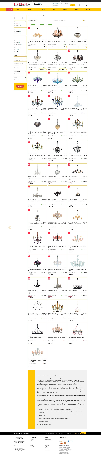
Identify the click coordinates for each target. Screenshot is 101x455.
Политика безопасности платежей (64, 445)
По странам (32, 441)
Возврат (32, 1)
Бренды (59, 1)
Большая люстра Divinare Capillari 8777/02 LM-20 (76, 338)
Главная (15, 13)
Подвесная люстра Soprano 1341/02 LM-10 (37, 42)
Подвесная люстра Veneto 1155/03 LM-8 (37, 87)
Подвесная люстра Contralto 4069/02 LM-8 (76, 224)
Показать (19, 86)
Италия (22, 13)
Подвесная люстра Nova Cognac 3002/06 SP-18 (55, 133)
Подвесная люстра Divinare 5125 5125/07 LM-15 (55, 315)
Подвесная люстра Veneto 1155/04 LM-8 (57, 87)
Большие (32, 24)
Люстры (26, 13)
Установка (45, 1)
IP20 (17, 67)
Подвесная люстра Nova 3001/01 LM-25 (77, 41)
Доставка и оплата (17, 1)
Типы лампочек (47, 449)
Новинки (32, 444)
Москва (39, 3)
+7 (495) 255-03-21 (41, 6)
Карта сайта (32, 446)
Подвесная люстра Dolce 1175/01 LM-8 (57, 223)
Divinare (18, 73)
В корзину (41, 46)
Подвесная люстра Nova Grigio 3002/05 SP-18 (37, 133)
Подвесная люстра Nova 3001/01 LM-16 (37, 64)
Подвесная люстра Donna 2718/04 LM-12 (37, 224)
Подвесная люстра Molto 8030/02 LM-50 (57, 64)
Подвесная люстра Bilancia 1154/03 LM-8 (57, 270)
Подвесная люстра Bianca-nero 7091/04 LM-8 (37, 292)
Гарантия (25, 1)
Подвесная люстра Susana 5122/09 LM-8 (77, 87)
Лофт (17, 49)
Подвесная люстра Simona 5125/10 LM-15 (37, 110)
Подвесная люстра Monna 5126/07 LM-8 (77, 132)
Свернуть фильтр (32, 20)
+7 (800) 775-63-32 (41, 4)
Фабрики (32, 440)
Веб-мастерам (47, 444)
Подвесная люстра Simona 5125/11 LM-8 (57, 110)
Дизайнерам (52, 1)
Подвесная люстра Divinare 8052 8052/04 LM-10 (75, 315)
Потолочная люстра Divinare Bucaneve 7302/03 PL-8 (37, 361)
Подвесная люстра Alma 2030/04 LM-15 (77, 292)
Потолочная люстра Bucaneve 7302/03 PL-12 (77, 247)
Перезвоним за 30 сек (56, 3)
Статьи (46, 448)
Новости (46, 447)
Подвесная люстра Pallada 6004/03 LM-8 (77, 110)
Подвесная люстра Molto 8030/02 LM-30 (77, 155)
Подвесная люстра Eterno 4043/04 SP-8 (57, 200)
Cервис (46, 437)
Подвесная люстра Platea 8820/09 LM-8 (37, 200)
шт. (76, 433)
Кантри (17, 46)
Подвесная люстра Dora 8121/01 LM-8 (77, 200)
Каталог (10, 9)
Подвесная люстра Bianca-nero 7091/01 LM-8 (77, 270)
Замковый (18, 42)
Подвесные (18, 31)
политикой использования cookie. (65, 450)
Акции (32, 445)
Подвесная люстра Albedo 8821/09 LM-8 (57, 292)
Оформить (83, 433)
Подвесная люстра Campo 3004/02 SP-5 (57, 178)
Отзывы (38, 1)
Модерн (17, 51)
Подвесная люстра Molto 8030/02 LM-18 (57, 155)
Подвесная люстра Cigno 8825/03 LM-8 (37, 178)
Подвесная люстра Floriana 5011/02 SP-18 (37, 315)
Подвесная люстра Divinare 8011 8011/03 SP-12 (35, 338)
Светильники (18, 25)
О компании (33, 437)
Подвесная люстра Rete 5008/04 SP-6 (76, 64)
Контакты (66, 1)
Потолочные (18, 33)
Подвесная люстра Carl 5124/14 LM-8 (36, 246)
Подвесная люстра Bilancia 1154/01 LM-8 (37, 270)
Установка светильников (49, 440)
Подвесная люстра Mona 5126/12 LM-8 (37, 155)
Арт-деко (18, 40)
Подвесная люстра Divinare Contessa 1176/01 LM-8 (56, 338)
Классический (18, 47)
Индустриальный (19, 44)
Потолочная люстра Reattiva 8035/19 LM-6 (76, 178)
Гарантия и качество (48, 441)
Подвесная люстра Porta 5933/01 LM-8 (57, 41)
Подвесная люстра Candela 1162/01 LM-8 (57, 247)
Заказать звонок (26, 433)
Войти (86, 1)
